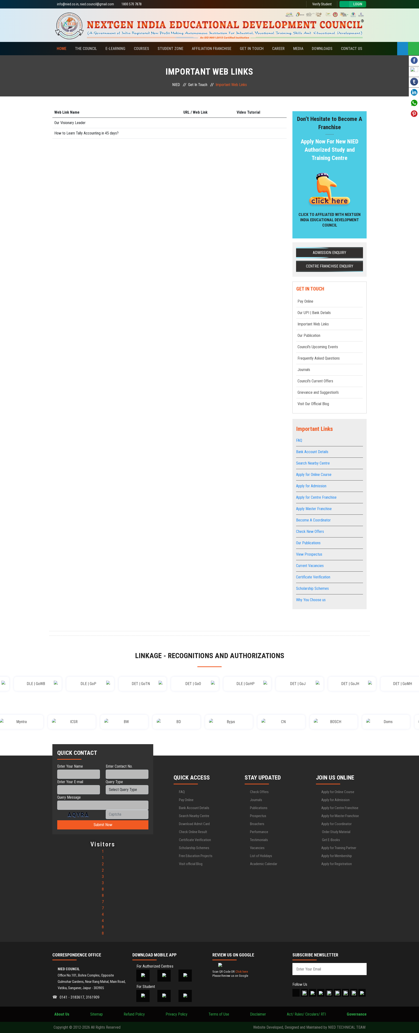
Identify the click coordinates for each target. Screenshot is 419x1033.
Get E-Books (330, 840)
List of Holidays (261, 856)
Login (357, 4)
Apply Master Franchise (314, 508)
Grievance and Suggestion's (318, 392)
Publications (258, 808)
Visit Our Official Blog (313, 404)
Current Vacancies (310, 565)
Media (298, 48)
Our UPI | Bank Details (314, 312)
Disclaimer (258, 1014)
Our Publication (309, 335)
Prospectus (258, 816)
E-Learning (115, 48)
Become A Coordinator (313, 520)
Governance (357, 1014)
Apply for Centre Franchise (316, 497)
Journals (304, 369)
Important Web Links (313, 324)
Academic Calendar (263, 864)
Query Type (114, 782)
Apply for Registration (336, 864)
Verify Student (322, 4)
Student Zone (170, 48)
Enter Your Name (70, 766)
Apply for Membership (336, 856)
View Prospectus (309, 554)
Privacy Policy (176, 1014)
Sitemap (96, 1014)
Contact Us (351, 48)
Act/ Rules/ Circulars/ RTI (306, 1014)
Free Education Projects (195, 856)
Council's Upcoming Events (318, 347)
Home (61, 48)
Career (278, 48)
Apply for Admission (311, 486)
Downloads (322, 48)
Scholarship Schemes (312, 588)
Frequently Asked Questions (319, 358)
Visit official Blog (190, 864)
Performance (259, 832)
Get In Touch (252, 48)
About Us (60, 1014)
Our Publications (308, 543)
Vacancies (257, 848)
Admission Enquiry (329, 252)
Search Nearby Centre (313, 463)
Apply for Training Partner (338, 848)
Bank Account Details (312, 451)
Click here (241, 971)
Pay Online (305, 301)
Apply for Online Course (313, 474)
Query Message (69, 797)
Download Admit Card (194, 824)
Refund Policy (134, 1014)
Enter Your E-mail (70, 782)
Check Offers (259, 792)
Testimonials (259, 840)
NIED (176, 84)
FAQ (299, 440)
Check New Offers (310, 531)
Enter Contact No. (119, 766)
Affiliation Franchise (211, 48)
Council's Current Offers (315, 381)
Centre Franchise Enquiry (329, 266)
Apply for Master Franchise (340, 816)
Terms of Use (219, 1014)
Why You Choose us (311, 600)
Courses (141, 48)
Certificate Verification (313, 577)
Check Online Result (193, 832)
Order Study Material (335, 832)
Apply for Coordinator (336, 824)
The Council (86, 48)
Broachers (257, 824)
